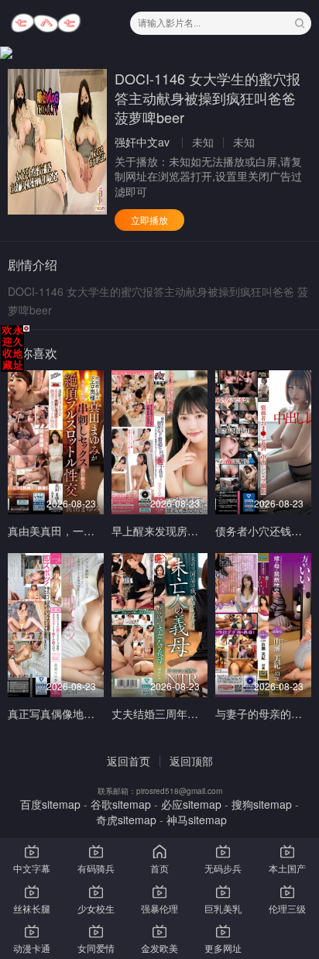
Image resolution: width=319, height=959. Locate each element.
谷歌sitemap (121, 804)
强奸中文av (142, 142)
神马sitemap (196, 819)
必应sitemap (191, 804)
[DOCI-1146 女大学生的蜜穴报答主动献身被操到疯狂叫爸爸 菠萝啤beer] (57, 142)
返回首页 (128, 760)
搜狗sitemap (262, 804)
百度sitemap (50, 804)
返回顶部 (191, 760)
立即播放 (149, 219)
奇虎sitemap (126, 819)
